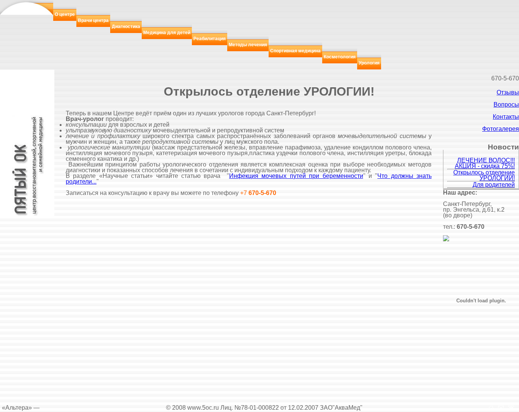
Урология (369, 63)
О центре (65, 14)
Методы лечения (248, 44)
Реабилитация (209, 38)
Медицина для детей (166, 32)
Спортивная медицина (295, 50)
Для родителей (494, 184)
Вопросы (506, 104)
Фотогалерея (500, 129)
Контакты (506, 116)
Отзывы (508, 92)
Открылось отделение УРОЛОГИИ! (484, 175)
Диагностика (126, 26)
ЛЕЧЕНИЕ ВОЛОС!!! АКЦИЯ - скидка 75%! (485, 163)
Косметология (340, 57)
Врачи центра (93, 20)
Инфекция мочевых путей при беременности (296, 176)
